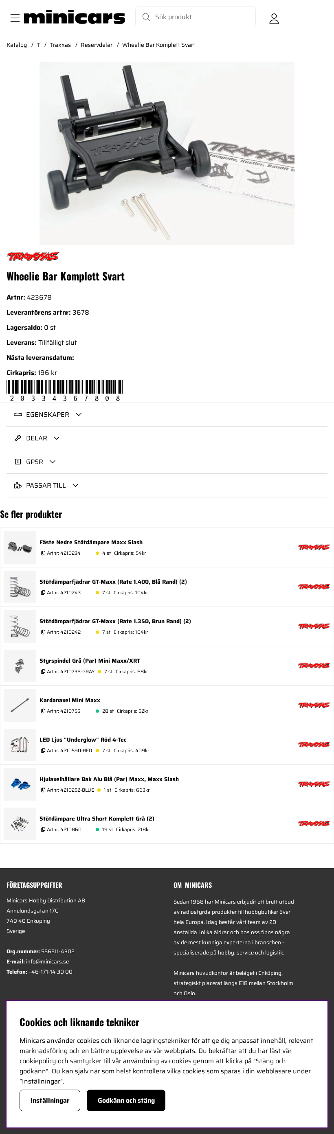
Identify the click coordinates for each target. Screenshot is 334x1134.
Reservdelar (96, 44)
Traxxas (60, 44)
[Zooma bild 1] (167, 153)
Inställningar (50, 1100)
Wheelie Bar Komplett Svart (158, 44)
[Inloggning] (274, 17)
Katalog (17, 44)
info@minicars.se (47, 961)
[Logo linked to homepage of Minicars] (74, 17)
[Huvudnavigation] (13, 17)
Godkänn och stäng (126, 1100)
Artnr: (63, 553)
